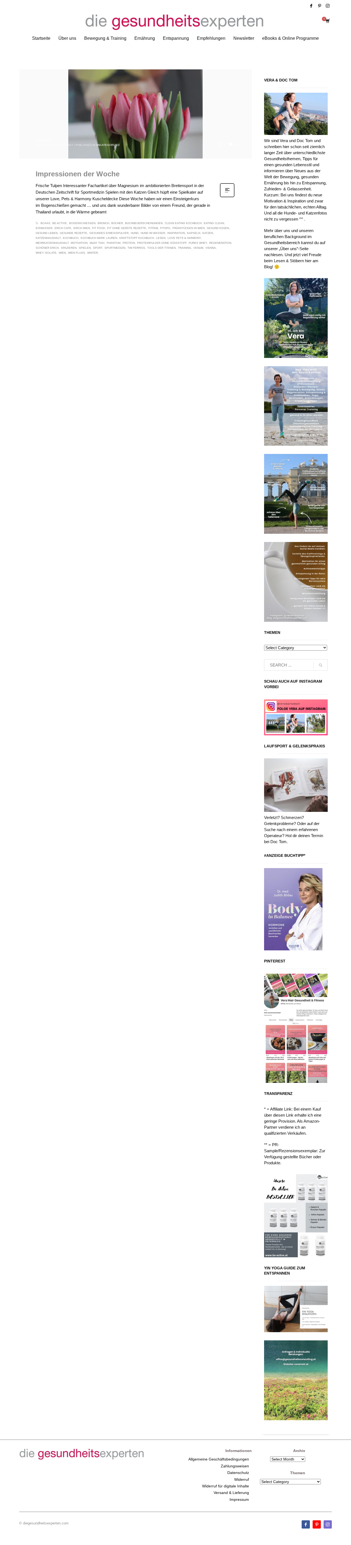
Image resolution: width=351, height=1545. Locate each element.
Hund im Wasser (153, 233)
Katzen (207, 233)
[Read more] (227, 196)
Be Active (59, 223)
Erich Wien (81, 228)
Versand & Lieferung (231, 1492)
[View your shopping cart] (327, 21)
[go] (320, 665)
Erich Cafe (63, 228)
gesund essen (218, 228)
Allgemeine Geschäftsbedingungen (218, 1459)
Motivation (79, 242)
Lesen (160, 237)
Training (184, 247)
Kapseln (193, 233)
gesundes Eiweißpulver (109, 233)
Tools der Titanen (161, 247)
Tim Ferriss (136, 247)
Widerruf (241, 1479)
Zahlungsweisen (235, 1466)
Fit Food (98, 228)
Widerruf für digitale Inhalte (225, 1486)
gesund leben (47, 233)
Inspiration (176, 233)
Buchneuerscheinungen (144, 223)
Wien (62, 252)
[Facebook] (311, 6)
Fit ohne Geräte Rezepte (126, 228)
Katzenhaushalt (48, 237)
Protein (129, 242)
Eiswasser (44, 228)
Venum (198, 247)
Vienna (210, 247)
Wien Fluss (76, 252)
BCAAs (45, 223)
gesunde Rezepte (73, 233)
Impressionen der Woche (78, 174)
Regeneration (220, 242)
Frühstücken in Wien (188, 228)
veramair (43, 140)
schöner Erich (47, 247)
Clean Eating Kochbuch (183, 223)
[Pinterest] (319, 6)
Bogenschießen (82, 223)
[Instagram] (328, 6)
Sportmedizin (114, 247)
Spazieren (69, 247)
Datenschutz (238, 1472)
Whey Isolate (46, 252)
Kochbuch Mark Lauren (99, 237)
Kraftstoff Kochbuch (136, 237)
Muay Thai (97, 242)
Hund (134, 233)
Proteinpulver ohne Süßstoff (161, 242)
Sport (97, 247)
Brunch (103, 223)
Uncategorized (108, 144)
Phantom (113, 242)
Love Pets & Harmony (184, 237)
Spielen (85, 247)
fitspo (165, 228)
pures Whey (198, 242)
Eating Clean (214, 223)
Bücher (117, 223)
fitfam (153, 228)
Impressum (239, 1499)
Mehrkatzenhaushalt (52, 242)
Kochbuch (70, 237)
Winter (92, 252)
